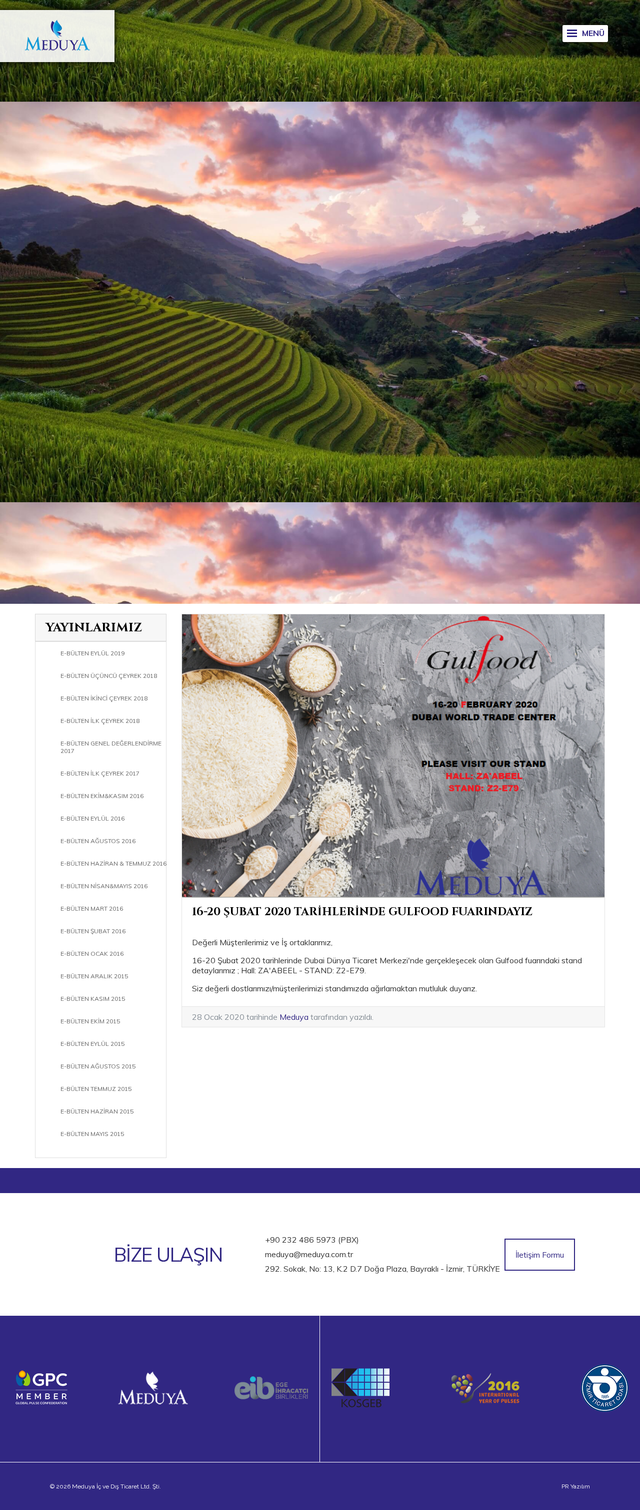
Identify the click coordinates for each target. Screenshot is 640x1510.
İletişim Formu (540, 1255)
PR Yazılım (576, 1486)
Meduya (294, 1017)
